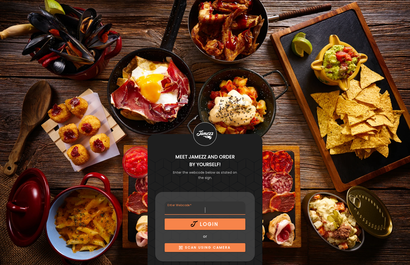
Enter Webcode (179, 205)
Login (209, 224)
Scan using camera (208, 247)
